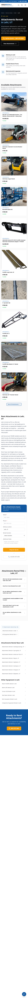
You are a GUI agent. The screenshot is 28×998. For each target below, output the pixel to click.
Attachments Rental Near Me (11, 627)
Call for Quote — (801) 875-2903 (14, 38)
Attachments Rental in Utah (9, 630)
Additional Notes (7, 539)
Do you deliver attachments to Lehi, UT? (12, 613)
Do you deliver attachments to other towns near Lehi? (12, 592)
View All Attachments (13, 404)
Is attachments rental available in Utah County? (13, 599)
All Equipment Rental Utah (9, 634)
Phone (5, 520)
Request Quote (14, 550)
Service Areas (9, 13)
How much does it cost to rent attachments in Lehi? (11, 606)
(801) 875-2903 (23, 1)
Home (2, 13)
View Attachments (8, 43)
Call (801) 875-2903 (15, 556)
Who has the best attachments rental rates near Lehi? (12, 579)
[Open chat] (24, 994)
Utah (15, 13)
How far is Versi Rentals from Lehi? (12, 586)
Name (5, 514)
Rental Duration (7, 533)
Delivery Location (7, 527)
